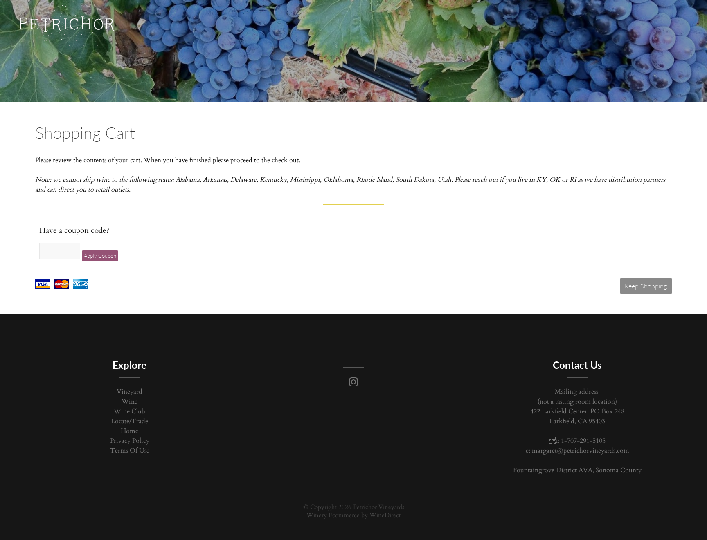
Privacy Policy (129, 440)
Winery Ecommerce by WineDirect (353, 515)
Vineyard (129, 391)
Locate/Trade (129, 421)
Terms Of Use (129, 450)
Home (129, 430)
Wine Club (129, 411)
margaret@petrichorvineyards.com (580, 450)
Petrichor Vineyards (67, 26)
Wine (129, 401)
